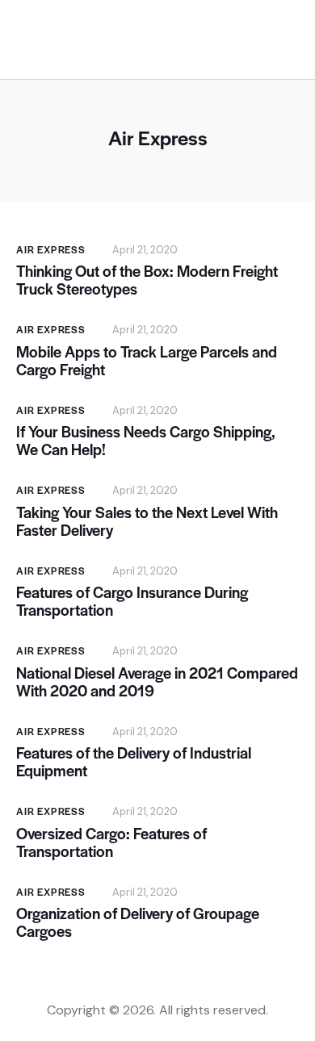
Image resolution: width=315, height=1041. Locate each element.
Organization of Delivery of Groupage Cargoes (137, 922)
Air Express (51, 249)
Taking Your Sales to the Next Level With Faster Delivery (147, 521)
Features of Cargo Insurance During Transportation (132, 601)
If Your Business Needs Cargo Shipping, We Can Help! (145, 440)
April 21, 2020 (145, 250)
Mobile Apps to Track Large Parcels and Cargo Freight (146, 360)
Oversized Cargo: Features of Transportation (111, 842)
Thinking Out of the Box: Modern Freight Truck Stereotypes (147, 280)
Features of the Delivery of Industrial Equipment (133, 762)
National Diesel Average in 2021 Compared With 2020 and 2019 (157, 682)
